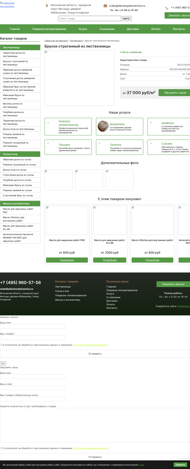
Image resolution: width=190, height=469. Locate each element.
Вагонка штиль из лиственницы (12, 105)
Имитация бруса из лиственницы (13, 97)
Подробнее (67, 260)
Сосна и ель (10, 154)
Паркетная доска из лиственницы (14, 54)
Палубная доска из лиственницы (13, 114)
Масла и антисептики (16, 203)
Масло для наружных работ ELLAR (18, 227)
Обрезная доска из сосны (17, 159)
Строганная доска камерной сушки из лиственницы (19, 80)
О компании (107, 28)
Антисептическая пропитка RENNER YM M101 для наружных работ (18, 237)
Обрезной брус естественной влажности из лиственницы (19, 88)
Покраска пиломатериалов (49, 28)
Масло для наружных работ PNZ (18, 210)
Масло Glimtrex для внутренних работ (13, 219)
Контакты (179, 28)
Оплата (155, 28)
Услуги (83, 28)
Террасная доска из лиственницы (14, 122)
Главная (15, 28)
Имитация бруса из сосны (17, 185)
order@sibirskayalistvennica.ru (127, 5)
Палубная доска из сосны (17, 180)
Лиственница (11, 47)
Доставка (133, 28)
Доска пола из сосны (14, 169)
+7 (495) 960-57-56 (20, 282)
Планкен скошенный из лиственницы (16, 144)
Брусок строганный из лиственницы (15, 63)
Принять (180, 464)
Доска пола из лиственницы (18, 129)
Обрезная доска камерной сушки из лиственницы (17, 71)
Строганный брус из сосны (18, 195)
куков (141, 465)
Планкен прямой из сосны (17, 190)
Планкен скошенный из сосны (19, 164)
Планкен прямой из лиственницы (13, 136)
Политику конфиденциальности (90, 344)
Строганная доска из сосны (18, 174)
